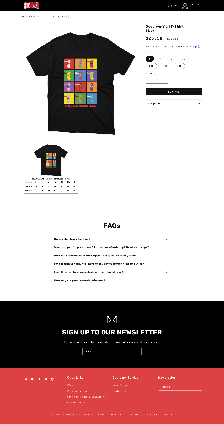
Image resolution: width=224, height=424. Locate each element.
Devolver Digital (72, 414)
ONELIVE (101, 414)
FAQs (70, 385)
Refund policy (119, 414)
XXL (151, 65)
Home (24, 16)
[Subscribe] (137, 351)
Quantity (151, 73)
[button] (172, 5)
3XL (167, 66)
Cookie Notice (76, 402)
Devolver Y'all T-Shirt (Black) (50, 16)
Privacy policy (140, 414)
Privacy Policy (77, 391)
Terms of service (162, 414)
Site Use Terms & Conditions (86, 396)
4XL (179, 65)
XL (185, 59)
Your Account (121, 385)
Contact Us (120, 391)
